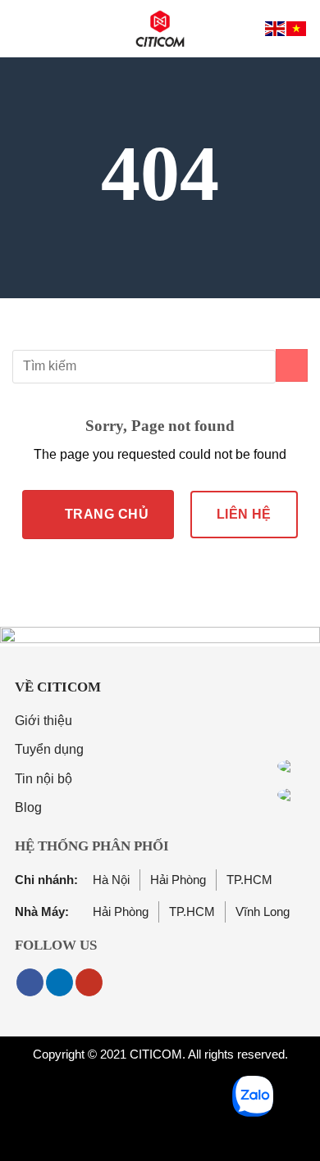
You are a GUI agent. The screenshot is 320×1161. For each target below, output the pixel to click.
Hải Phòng (178, 880)
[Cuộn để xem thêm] (160, 261)
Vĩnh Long (262, 911)
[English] (275, 28)
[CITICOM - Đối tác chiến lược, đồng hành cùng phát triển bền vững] (160, 28)
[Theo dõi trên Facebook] (29, 982)
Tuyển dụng (49, 749)
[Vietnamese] (297, 28)
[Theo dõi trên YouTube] (89, 982)
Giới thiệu (43, 721)
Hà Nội (72, 880)
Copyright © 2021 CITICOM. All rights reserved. (160, 1054)
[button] (22, 28)
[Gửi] (292, 365)
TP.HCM (249, 880)
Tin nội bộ (43, 778)
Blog (28, 807)
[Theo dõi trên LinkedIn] (59, 982)
